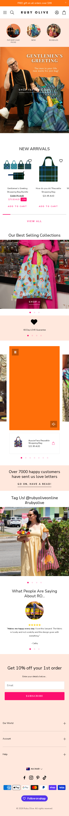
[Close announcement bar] (65, 2)
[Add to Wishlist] (30, 160)
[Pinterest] (38, 778)
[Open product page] (17, 169)
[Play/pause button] (15, 352)
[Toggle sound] (53, 424)
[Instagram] (31, 778)
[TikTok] (45, 778)
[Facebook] (24, 778)
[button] (5, 12)
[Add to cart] (53, 443)
